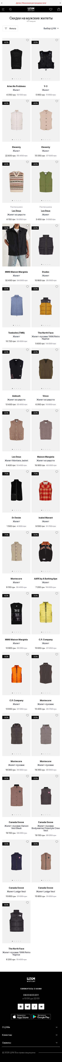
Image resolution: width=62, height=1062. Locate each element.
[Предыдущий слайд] (1, 3)
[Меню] (3, 9)
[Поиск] (10, 9)
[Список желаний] (50, 9)
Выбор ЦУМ (50, 28)
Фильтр (12, 28)
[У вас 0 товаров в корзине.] (59, 9)
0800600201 (31, 995)
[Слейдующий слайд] (60, 3)
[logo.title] (31, 979)
